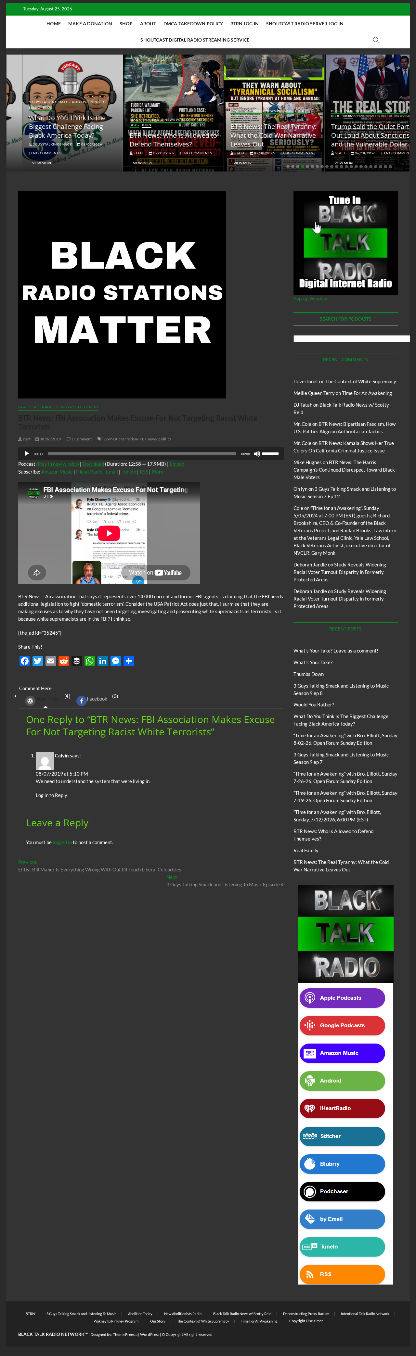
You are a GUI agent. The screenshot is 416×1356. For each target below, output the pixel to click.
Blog (32, 107)
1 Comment (81, 439)
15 (356, 166)
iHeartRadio (89, 472)
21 (385, 166)
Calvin (62, 755)
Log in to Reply (51, 795)
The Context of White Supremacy (360, 381)
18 (370, 166)
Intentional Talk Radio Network (365, 1314)
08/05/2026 (76, 144)
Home (53, 23)
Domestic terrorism (121, 439)
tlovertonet (305, 381)
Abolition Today (140, 1314)
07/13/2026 (148, 153)
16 (361, 166)
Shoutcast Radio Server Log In (305, 23)
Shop (126, 23)
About (148, 23)
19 (375, 166)
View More (26, 163)
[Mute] (257, 453)
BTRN (131, 125)
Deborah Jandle (310, 564)
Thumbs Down (308, 674)
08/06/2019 (50, 439)
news (152, 439)
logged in (62, 842)
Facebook (97, 699)
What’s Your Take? (312, 662)
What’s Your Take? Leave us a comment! (335, 650)
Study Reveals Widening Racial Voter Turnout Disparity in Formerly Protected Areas (339, 572)
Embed (177, 464)
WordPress (47, 699)
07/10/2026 (248, 153)
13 (346, 166)
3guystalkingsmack (36, 144)
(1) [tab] (53, 697)
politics (164, 439)
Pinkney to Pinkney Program (116, 1321)
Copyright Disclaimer (306, 1321)
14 (351, 166)
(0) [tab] (102, 697)
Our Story (157, 1321)
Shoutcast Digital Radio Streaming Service (194, 40)
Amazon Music (56, 472)
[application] (151, 453)
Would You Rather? (313, 704)
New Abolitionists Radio (183, 1314)
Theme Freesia (125, 1334)
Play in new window (58, 464)
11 (336, 166)
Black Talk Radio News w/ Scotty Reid (152, 119)
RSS (144, 472)
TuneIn (129, 472)
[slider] (271, 453)
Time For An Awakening (367, 393)
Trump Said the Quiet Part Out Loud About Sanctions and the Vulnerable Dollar (355, 135)
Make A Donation (90, 23)
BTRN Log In (244, 23)
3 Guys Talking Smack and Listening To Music (81, 1314)
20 (380, 166)
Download (93, 464)
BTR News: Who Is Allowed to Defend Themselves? (158, 139)
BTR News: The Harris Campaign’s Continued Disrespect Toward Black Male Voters (344, 469)
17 (366, 166)
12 (341, 166)
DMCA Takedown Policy (193, 23)
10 (331, 166)
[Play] (26, 453)
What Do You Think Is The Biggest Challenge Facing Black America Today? (51, 126)
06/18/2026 (349, 153)
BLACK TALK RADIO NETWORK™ (53, 1334)
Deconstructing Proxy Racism (306, 1314)
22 (390, 166)
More (157, 472)
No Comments (31, 153)
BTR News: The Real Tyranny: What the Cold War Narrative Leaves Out (258, 135)
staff (123, 153)
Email (112, 472)
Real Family (305, 850)
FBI (143, 439)
